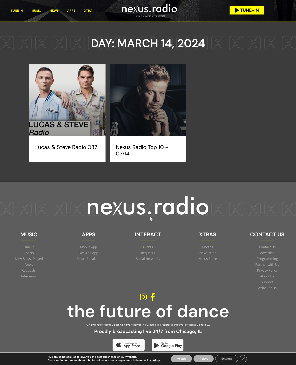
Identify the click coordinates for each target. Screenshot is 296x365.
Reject (204, 359)
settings (155, 360)
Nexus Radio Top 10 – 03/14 (142, 150)
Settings (226, 359)
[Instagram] (143, 297)
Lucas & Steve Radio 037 (66, 147)
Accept (181, 359)
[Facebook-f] (152, 297)
